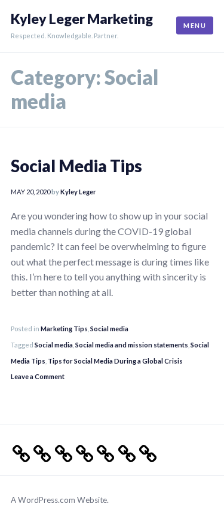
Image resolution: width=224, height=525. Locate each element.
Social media (109, 328)
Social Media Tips (76, 166)
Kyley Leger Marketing (82, 19)
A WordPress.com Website (59, 500)
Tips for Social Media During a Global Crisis (115, 361)
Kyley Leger (78, 192)
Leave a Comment (38, 376)
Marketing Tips (64, 328)
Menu (194, 25)
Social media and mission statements (131, 345)
